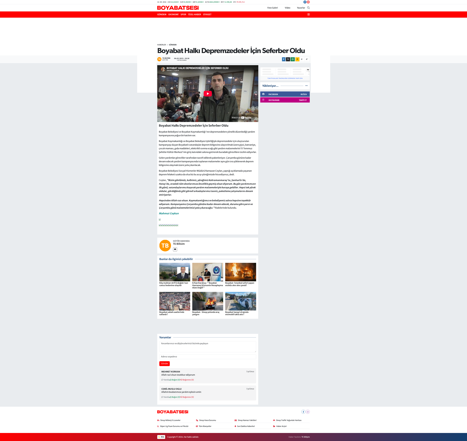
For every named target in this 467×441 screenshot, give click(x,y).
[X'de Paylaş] (288, 59)
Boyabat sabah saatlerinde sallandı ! (171, 313)
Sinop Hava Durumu (207, 420)
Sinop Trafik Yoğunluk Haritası (288, 420)
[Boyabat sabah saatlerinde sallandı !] (174, 301)
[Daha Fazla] (297, 59)
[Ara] (308, 7)
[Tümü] (306, 85)
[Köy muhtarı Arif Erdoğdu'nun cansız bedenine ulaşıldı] (174, 272)
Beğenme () (188, 380)
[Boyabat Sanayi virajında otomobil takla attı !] (240, 301)
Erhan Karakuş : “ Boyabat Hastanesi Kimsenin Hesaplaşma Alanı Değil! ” (207, 285)
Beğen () (175, 380)
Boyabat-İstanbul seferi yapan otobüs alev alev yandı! (239, 284)
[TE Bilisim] (165, 245)
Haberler (161, 45)
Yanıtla (166, 380)
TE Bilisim (179, 243)
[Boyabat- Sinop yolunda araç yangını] (207, 301)
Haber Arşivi (281, 426)
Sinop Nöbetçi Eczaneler (170, 420)
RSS (162, 437)
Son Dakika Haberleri (246, 426)
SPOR (183, 14)
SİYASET (207, 14)
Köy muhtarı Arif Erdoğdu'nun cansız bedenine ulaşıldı (173, 284)
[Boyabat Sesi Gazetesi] (178, 7)
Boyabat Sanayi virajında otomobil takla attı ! (236, 313)
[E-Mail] (175, 249)
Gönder (164, 363)
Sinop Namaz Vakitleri (247, 420)
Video (287, 7)
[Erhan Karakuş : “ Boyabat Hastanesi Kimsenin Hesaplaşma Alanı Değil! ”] (207, 272)
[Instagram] (308, 412)
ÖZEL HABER (194, 14)
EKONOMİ (173, 14)
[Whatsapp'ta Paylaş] (293, 59)
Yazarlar (301, 7)
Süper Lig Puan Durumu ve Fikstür (174, 426)
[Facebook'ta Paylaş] (283, 59)
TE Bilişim (305, 437)
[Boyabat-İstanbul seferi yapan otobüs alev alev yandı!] (240, 272)
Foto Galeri (272, 7)
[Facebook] (303, 412)
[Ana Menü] (308, 14)
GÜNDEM (161, 14)
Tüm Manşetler (205, 426)
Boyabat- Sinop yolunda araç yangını (206, 313)
